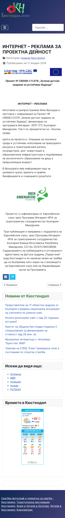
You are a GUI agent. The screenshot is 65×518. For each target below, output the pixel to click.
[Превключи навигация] (4, 27)
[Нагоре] (59, 512)
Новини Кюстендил (33, 58)
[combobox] (48, 27)
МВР (13, 378)
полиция (15, 381)
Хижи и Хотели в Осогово (33, 506)
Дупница (15, 374)
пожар (14, 385)
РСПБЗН (15, 389)
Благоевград (24, 509)
